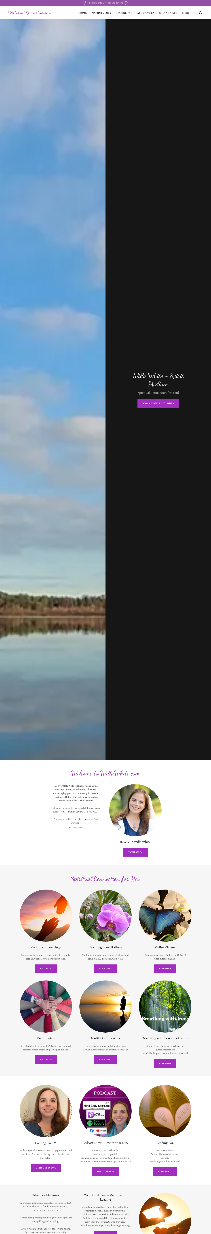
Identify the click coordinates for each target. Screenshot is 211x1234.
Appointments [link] (101, 13)
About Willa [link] (145, 13)
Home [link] (83, 13)
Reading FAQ (165, 1171)
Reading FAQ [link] (124, 13)
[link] (29, 13)
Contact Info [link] (168, 13)
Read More (46, 1059)
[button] (187, 13)
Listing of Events (46, 1168)
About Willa (135, 852)
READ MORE (46, 969)
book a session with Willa (158, 403)
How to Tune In (105, 1171)
